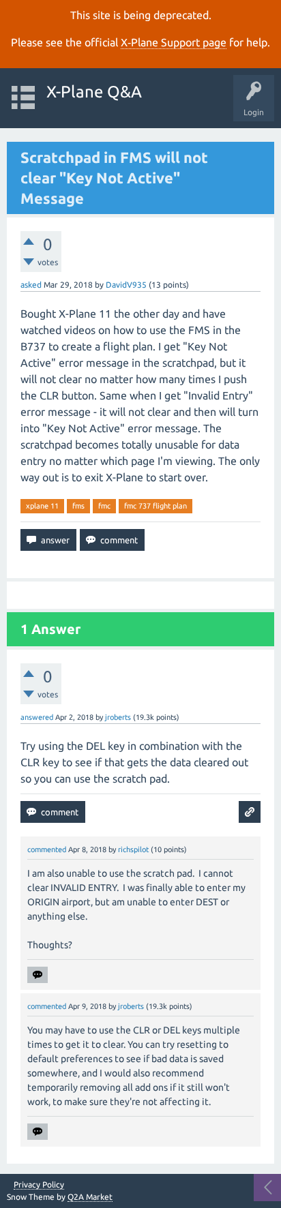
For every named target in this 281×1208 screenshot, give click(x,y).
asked (31, 284)
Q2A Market (90, 1196)
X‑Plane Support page (173, 42)
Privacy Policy (39, 1185)
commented (46, 849)
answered (36, 717)
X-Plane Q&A (94, 91)
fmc (104, 506)
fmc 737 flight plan (155, 506)
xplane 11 (42, 506)
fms (78, 506)
